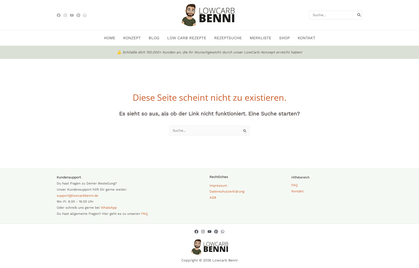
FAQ (144, 214)
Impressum (218, 186)
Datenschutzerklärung (227, 191)
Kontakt (297, 191)
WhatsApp (109, 208)
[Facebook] (59, 15)
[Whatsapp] (223, 232)
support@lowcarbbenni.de (77, 196)
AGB (213, 198)
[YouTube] (209, 232)
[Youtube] (72, 15)
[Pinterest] (78, 15)
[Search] (359, 15)
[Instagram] (65, 15)
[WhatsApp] (85, 15)
